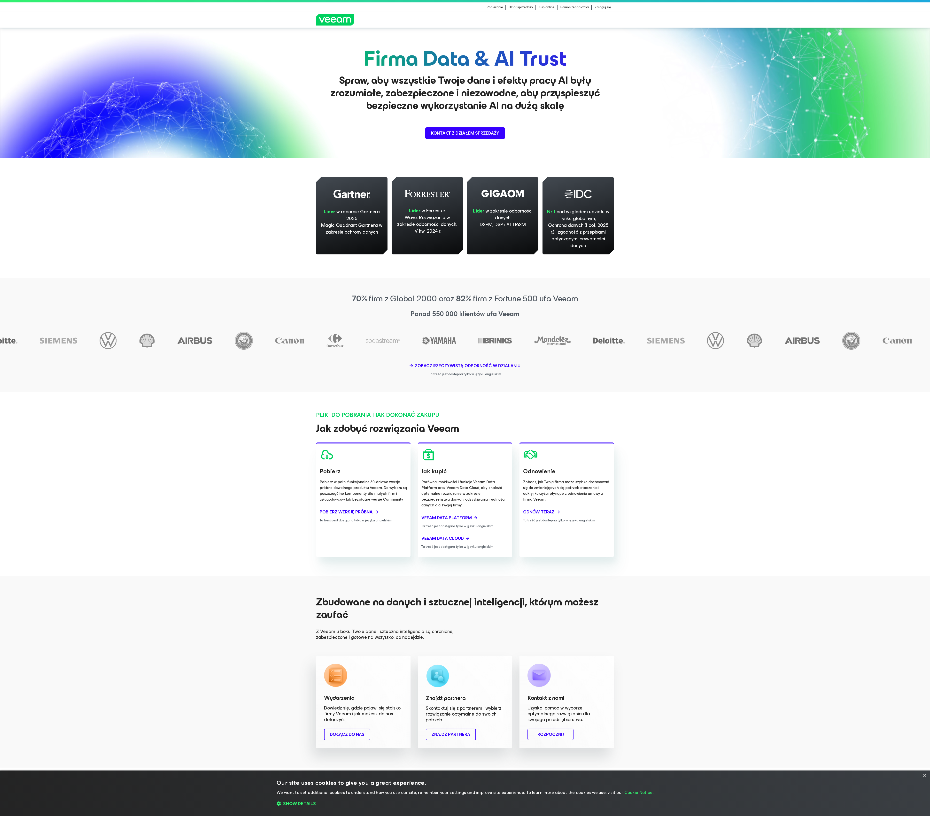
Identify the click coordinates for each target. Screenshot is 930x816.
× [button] (924, 776)
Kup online (547, 7)
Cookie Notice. (638, 792)
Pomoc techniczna (574, 7)
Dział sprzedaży (521, 7)
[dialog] (465, 793)
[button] (465, 804)
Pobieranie (495, 7)
